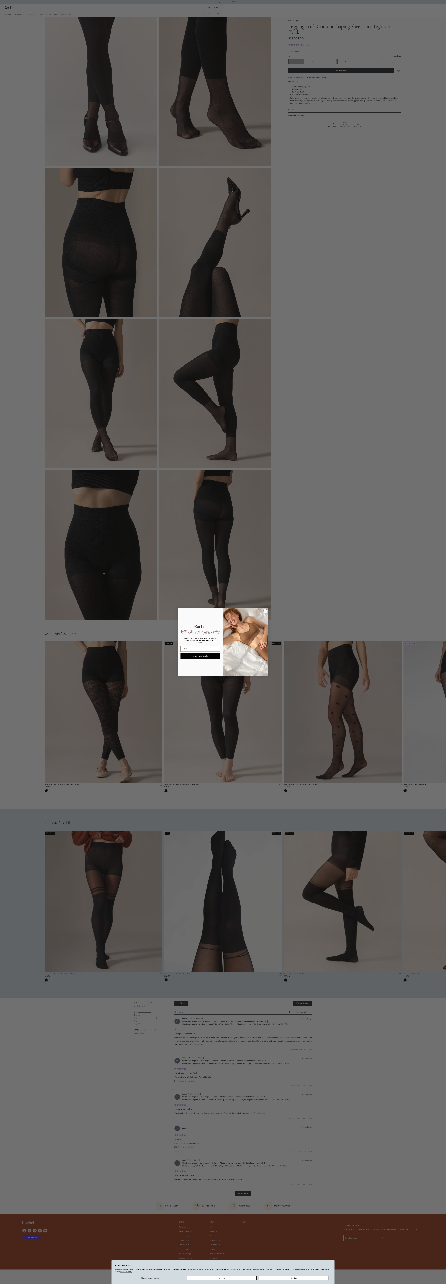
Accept (222, 1278)
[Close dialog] (265, 611)
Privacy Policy (126, 1272)
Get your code (200, 655)
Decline (294, 1278)
